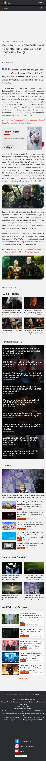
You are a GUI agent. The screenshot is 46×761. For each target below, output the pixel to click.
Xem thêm (23, 678)
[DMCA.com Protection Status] (22, 755)
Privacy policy (34, 694)
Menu (5, 8)
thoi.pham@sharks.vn (22, 713)
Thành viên (40, 3)
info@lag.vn (28, 708)
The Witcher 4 (11, 287)
